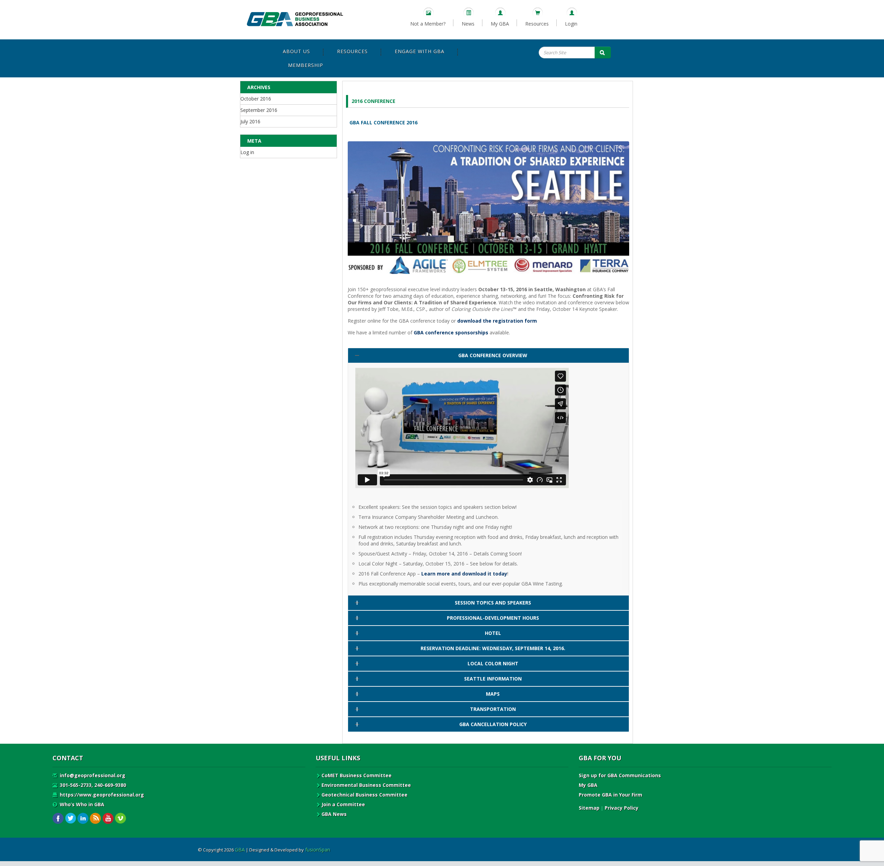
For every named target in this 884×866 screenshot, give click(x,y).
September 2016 (258, 110)
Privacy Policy (621, 808)
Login (571, 23)
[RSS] (95, 818)
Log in (247, 152)
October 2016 (255, 98)
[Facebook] (58, 818)
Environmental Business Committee (366, 785)
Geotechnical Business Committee (364, 794)
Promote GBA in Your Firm (610, 794)
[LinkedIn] (83, 818)
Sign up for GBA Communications (620, 775)
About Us (296, 51)
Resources (537, 23)
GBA (240, 849)
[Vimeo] (120, 818)
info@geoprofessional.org (91, 775)
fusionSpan (317, 849)
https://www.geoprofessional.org (101, 794)
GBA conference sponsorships (451, 332)
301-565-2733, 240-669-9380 (92, 785)
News (468, 23)
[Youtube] (108, 818)
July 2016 (250, 121)
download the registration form (497, 320)
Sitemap (589, 808)
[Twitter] (70, 818)
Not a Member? (427, 23)
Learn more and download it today (464, 573)
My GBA (500, 23)
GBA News (334, 814)
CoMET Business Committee (356, 775)
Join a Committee (343, 804)
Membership (305, 65)
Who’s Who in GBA (81, 804)
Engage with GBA (419, 51)
